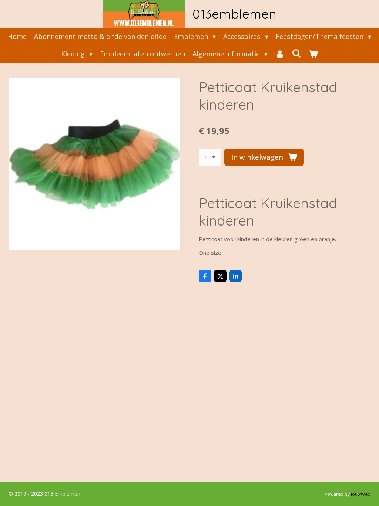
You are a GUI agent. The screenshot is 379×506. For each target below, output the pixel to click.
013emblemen (234, 14)
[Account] (279, 54)
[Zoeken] (296, 53)
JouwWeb (360, 494)
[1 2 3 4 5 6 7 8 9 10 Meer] (210, 157)
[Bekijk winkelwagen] (313, 54)
